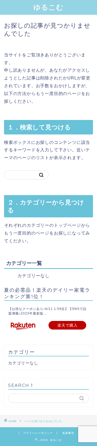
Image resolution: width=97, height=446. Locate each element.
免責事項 (68, 433)
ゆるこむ (48, 7)
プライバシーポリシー (38, 433)
